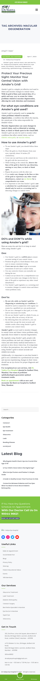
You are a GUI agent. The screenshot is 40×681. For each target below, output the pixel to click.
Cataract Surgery (9, 604)
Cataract (6, 423)
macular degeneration (23, 66)
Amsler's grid (8, 62)
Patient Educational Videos (12, 570)
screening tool (28, 68)
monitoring (5, 68)
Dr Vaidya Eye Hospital (8, 672)
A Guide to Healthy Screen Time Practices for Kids (20, 479)
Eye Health (6, 57)
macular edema (24, 137)
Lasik (5, 438)
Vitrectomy (7, 619)
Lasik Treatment (8, 596)
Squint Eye (6, 615)
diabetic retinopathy (8, 137)
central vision (19, 62)
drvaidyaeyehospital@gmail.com (16, 658)
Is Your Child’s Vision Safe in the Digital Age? (18, 468)
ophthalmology (16, 68)
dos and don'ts (29, 62)
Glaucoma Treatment (10, 592)
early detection (25, 64)
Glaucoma (6, 435)
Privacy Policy (7, 562)
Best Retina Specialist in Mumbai (14, 607)
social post (7, 446)
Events (5, 574)
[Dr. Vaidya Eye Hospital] (8, 9)
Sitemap (6, 566)
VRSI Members (7, 577)
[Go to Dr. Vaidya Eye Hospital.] (10, 33)
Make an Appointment (10, 518)
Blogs (4, 559)
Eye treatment (16, 57)
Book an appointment (10, 380)
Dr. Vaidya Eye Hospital (11, 60)
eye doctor (28, 179)
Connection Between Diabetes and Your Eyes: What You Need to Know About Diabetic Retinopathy (18, 485)
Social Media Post (9, 555)
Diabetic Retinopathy (10, 600)
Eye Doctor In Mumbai (10, 611)
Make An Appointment (10, 551)
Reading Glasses (9, 442)
